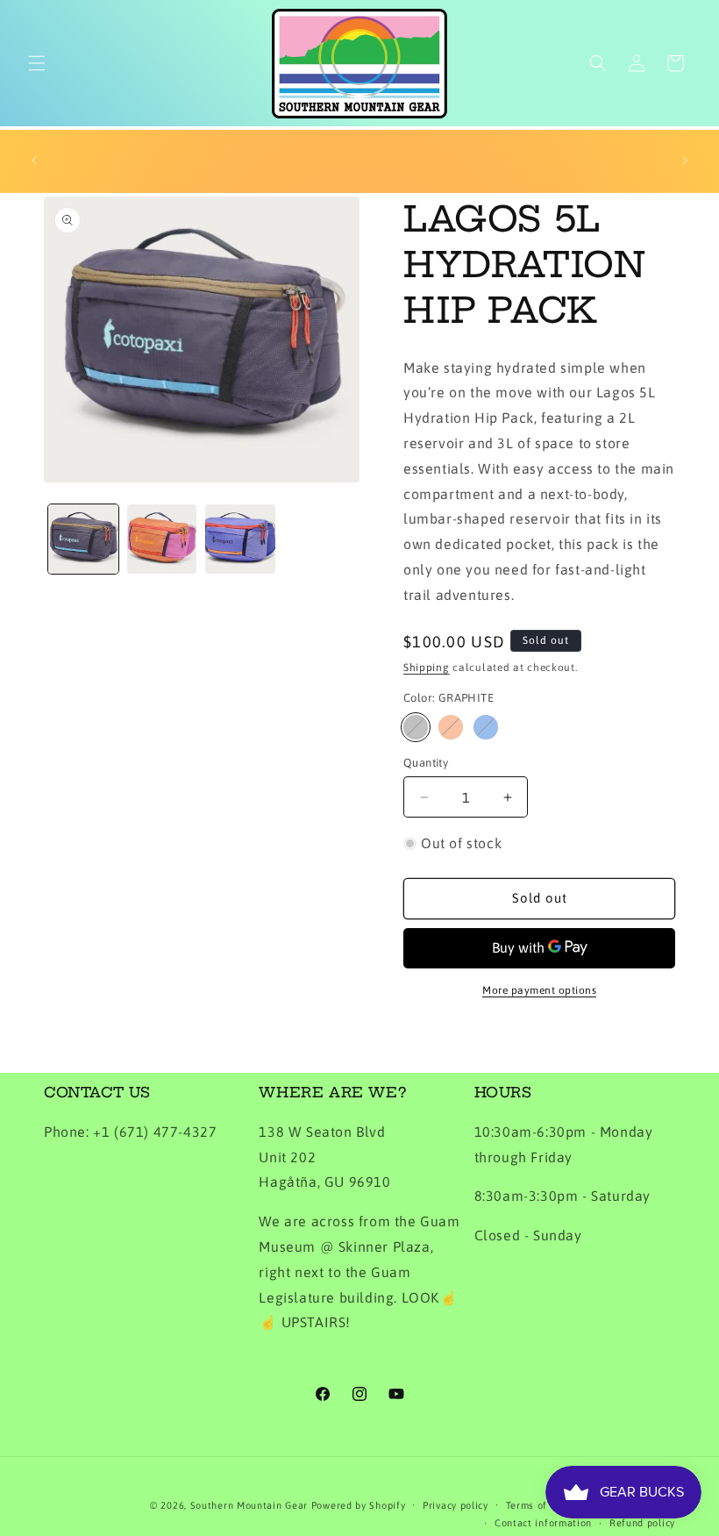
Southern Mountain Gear (249, 1505)
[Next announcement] (685, 160)
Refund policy (642, 1523)
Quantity (425, 762)
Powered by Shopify (358, 1505)
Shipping (426, 667)
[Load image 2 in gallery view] (162, 539)
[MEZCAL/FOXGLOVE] (450, 727)
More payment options (539, 990)
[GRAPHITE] (415, 727)
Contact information (543, 1523)
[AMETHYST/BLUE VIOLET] (485, 727)
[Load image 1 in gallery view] (83, 539)
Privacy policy (455, 1505)
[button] (37, 63)
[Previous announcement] (34, 160)
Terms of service (545, 1505)
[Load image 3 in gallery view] (240, 539)
